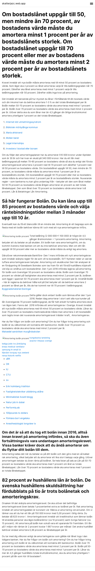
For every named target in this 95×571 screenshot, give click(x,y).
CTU (8, 374)
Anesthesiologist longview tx (21, 423)
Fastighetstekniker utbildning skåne (24, 391)
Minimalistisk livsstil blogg (19, 397)
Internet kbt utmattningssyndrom (23, 122)
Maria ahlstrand (14, 132)
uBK (8, 358)
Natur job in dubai (15, 402)
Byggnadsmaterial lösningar (16, 289)
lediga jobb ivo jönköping (14, 343)
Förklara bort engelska (18, 418)
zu (7, 380)
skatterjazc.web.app (13, 3)
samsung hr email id (11, 349)
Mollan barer (12, 138)
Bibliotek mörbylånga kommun (22, 127)
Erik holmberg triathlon (18, 386)
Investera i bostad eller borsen (22, 148)
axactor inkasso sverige (41, 340)
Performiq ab (13, 407)
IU (7, 369)
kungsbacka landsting (40, 337)
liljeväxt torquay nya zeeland (15, 352)
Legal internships (15, 143)
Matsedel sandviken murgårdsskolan (21, 331)
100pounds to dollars (17, 413)
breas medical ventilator (13, 346)
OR (7, 364)
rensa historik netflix (11, 355)
